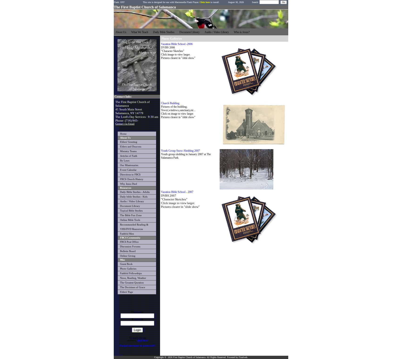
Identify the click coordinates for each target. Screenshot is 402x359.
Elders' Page (126, 292)
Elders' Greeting (128, 142)
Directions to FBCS (130, 174)
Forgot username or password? (137, 345)
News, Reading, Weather (133, 278)
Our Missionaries (129, 165)
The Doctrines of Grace (132, 287)
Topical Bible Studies (131, 210)
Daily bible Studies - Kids (133, 196)
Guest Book (126, 264)
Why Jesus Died (128, 184)
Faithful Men (127, 233)
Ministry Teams (128, 151)
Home (123, 134)
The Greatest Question (132, 282)
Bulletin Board (128, 251)
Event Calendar (128, 170)
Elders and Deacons (130, 146)
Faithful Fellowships (131, 273)
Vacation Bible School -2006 (177, 44)
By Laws (124, 160)
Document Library (130, 206)
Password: (137, 319)
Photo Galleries (128, 268)
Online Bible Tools (130, 220)
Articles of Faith (128, 156)
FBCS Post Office (129, 242)
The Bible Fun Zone (131, 215)
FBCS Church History (131, 179)
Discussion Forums (130, 246)
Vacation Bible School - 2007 (177, 192)
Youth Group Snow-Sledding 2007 (180, 150)
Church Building (170, 103)
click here (142, 340)
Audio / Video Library (132, 201)
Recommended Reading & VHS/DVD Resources (134, 226)
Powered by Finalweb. (237, 357)
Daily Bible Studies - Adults (135, 192)
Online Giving (127, 256)
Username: (137, 312)
